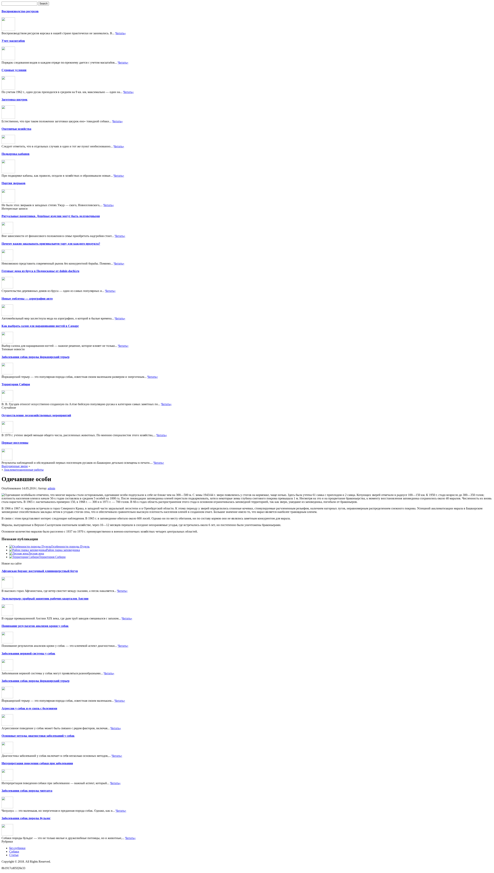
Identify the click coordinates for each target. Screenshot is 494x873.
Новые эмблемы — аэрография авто (27, 298)
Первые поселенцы (15, 442)
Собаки (14, 851)
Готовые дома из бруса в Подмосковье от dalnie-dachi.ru (40, 271)
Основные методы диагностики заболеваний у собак (38, 735)
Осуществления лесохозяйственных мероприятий (36, 415)
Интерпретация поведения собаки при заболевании (37, 763)
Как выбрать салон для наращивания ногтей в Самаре (40, 326)
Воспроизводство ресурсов (20, 11)
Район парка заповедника (63, 550)
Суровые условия (14, 70)
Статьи (14, 855)
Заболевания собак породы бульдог (26, 818)
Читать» (120, 33)
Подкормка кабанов (16, 153)
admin (51, 488)
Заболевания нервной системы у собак (28, 653)
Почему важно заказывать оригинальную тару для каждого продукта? (51, 243)
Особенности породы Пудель (70, 546)
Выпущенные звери (15, 466)
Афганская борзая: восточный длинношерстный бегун (40, 571)
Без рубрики (17, 848)
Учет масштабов (13, 40)
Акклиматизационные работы (24, 469)
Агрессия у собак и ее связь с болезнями (29, 708)
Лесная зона (36, 553)
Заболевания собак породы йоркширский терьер (35, 357)
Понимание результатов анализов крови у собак (35, 626)
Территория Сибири (16, 384)
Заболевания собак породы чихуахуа (27, 790)
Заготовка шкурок (14, 99)
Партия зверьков (13, 183)
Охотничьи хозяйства (16, 128)
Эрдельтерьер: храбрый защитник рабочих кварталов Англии (45, 598)
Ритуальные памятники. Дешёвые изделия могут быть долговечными (51, 216)
